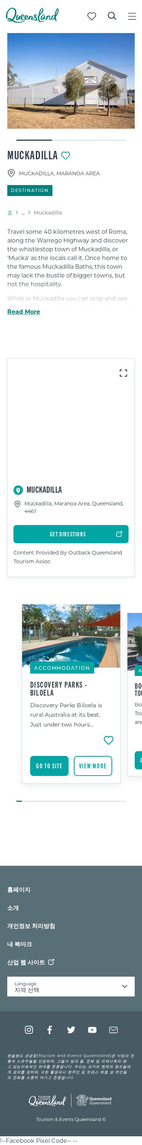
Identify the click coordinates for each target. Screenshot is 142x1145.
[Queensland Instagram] (29, 1030)
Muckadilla (32, 154)
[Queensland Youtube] (92, 1030)
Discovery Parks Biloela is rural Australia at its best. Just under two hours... (66, 714)
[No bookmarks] (91, 16)
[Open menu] (132, 16)
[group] (71, 703)
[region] (71, 287)
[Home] (32, 20)
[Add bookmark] (66, 155)
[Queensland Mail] (113, 1030)
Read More (23, 311)
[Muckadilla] (71, 81)
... (23, 213)
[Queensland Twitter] (71, 1030)
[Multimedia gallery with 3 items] (71, 87)
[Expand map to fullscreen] (123, 373)
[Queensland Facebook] (50, 1030)
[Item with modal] (71, 81)
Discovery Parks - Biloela (59, 688)
